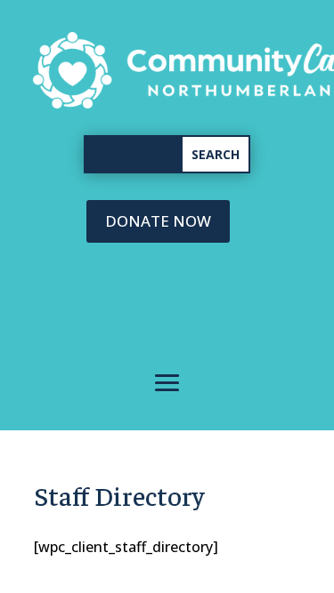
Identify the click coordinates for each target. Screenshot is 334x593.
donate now (158, 221)
